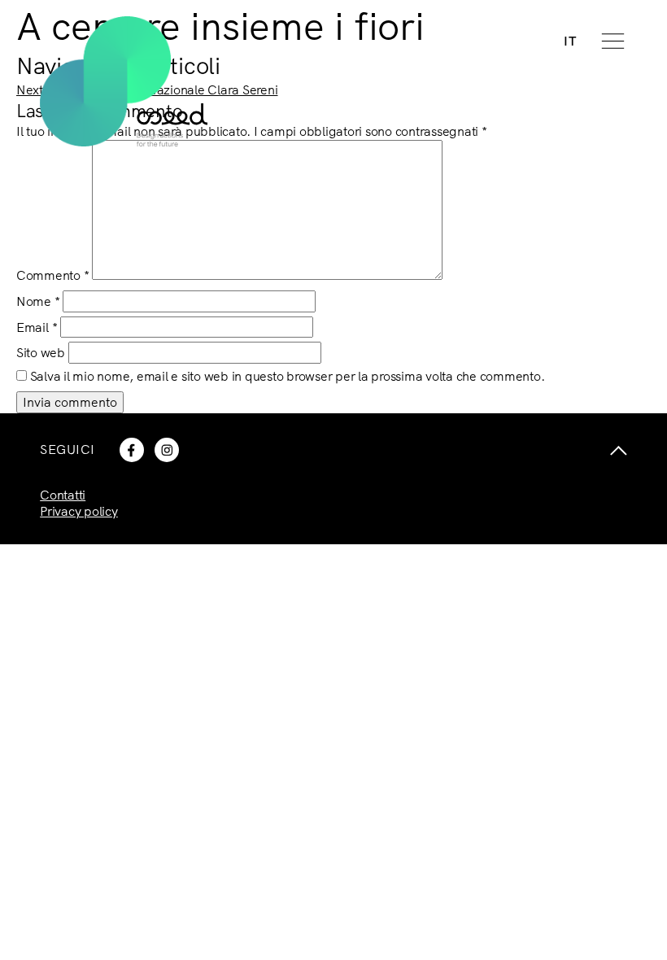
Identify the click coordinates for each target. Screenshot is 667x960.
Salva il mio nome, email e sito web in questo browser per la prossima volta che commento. (287, 376)
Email (36, 327)
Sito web (40, 352)
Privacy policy (79, 511)
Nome (38, 301)
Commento (52, 275)
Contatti (62, 495)
